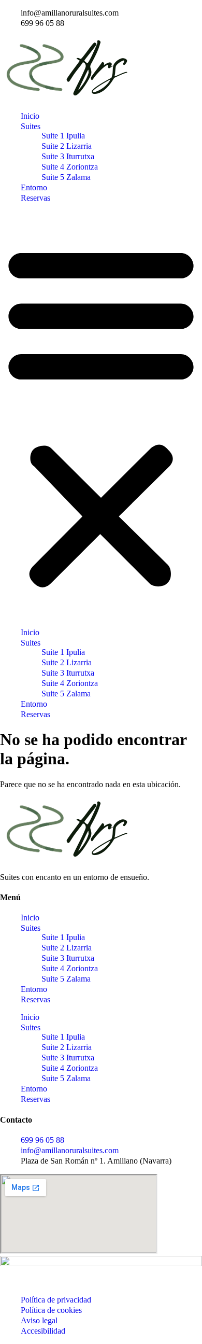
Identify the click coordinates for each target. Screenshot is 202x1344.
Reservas (35, 197)
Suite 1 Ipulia (63, 135)
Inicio (30, 115)
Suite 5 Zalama (66, 177)
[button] (101, 415)
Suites (30, 126)
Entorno (34, 187)
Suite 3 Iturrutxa (67, 156)
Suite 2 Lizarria (66, 146)
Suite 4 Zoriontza (69, 166)
